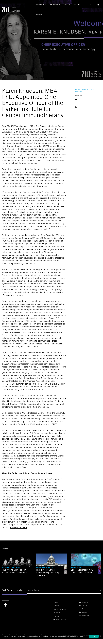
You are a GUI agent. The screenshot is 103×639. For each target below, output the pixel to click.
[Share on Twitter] (76, 99)
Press (88, 5)
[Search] (98, 5)
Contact (56, 616)
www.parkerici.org (18, 527)
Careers (56, 606)
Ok (94, 636)
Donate (39, 14)
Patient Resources (59, 609)
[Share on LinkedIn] (76, 106)
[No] (100, 636)
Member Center (61, 619)
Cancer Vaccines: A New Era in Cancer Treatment (82, 571)
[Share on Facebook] (76, 102)
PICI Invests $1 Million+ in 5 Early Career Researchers (14, 571)
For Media (57, 612)
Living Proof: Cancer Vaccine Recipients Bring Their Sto (48, 572)
